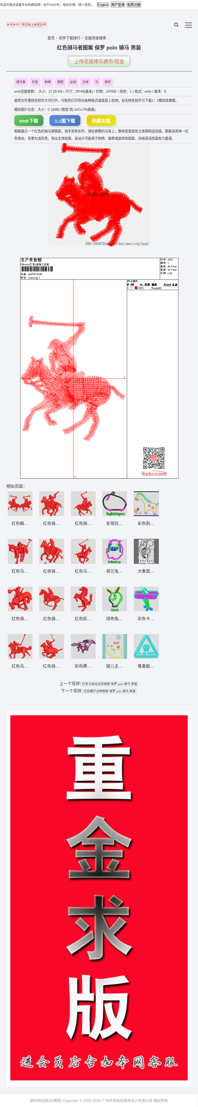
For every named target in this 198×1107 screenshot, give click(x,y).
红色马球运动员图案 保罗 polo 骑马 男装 (109, 684)
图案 (60, 82)
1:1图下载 (65, 121)
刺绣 (48, 82)
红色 (35, 82)
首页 (51, 38)
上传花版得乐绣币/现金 (99, 62)
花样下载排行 (70, 38)
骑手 (108, 82)
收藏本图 (101, 121)
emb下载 (28, 121)
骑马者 (21, 82)
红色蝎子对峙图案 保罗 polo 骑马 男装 (110, 691)
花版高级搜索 (95, 38)
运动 (73, 82)
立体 (85, 82)
